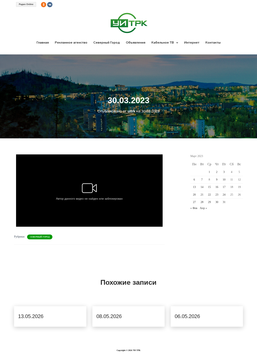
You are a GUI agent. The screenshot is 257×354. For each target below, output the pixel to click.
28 (202, 202)
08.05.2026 (109, 316)
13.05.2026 (30, 316)
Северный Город (40, 237)
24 (224, 194)
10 (224, 179)
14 (202, 187)
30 (216, 202)
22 (209, 194)
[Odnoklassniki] (43, 4)
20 (194, 194)
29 (209, 202)
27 (194, 202)
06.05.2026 (187, 316)
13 (194, 187)
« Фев (193, 208)
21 (202, 194)
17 (224, 187)
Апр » (203, 208)
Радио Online (26, 4)
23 (216, 194)
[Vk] (49, 4)
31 (224, 202)
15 (209, 187)
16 (216, 187)
